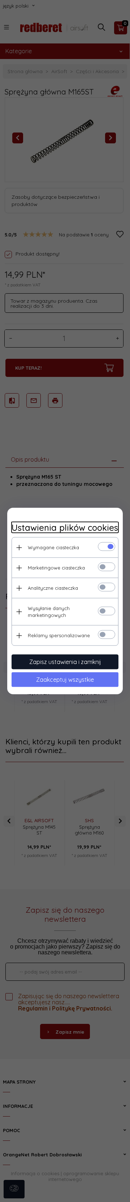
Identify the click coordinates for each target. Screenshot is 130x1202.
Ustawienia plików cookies (65, 527)
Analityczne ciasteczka (53, 588)
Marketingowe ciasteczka (56, 568)
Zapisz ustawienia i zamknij (65, 661)
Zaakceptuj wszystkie (65, 679)
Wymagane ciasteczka (53, 547)
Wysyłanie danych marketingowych (49, 611)
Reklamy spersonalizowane (59, 635)
